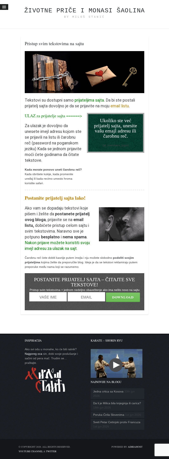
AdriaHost (135, 446)
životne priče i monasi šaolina (84, 10)
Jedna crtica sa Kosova (108, 391)
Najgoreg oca (33, 353)
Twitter (51, 451)
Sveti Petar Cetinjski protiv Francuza (116, 422)
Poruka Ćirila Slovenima (108, 414)
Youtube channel (31, 451)
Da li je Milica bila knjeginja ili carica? (117, 403)
